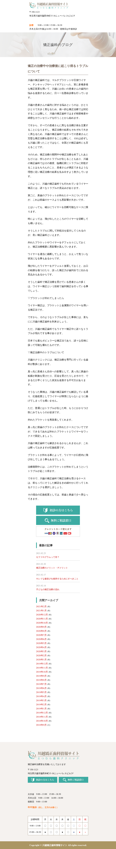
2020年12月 (42, 614)
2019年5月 (41, 692)
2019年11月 (42, 667)
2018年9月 (41, 724)
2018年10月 (42, 720)
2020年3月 (41, 651)
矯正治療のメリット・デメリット (52, 567)
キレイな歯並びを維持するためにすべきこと (57, 578)
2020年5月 (41, 643)
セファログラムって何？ (47, 557)
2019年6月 (41, 688)
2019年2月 (41, 704)
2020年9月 (41, 626)
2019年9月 (41, 675)
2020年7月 (41, 634)
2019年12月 (42, 663)
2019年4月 (41, 696)
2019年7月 (41, 683)
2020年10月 (42, 622)
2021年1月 (41, 610)
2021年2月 (41, 606)
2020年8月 (41, 630)
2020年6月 (41, 639)
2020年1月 (41, 659)
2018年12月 (42, 712)
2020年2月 (41, 655)
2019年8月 (41, 679)
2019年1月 (41, 708)
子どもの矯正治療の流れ (47, 589)
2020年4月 (41, 647)
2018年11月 (42, 716)
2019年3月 (41, 700)
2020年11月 (42, 618)
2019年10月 (42, 671)
